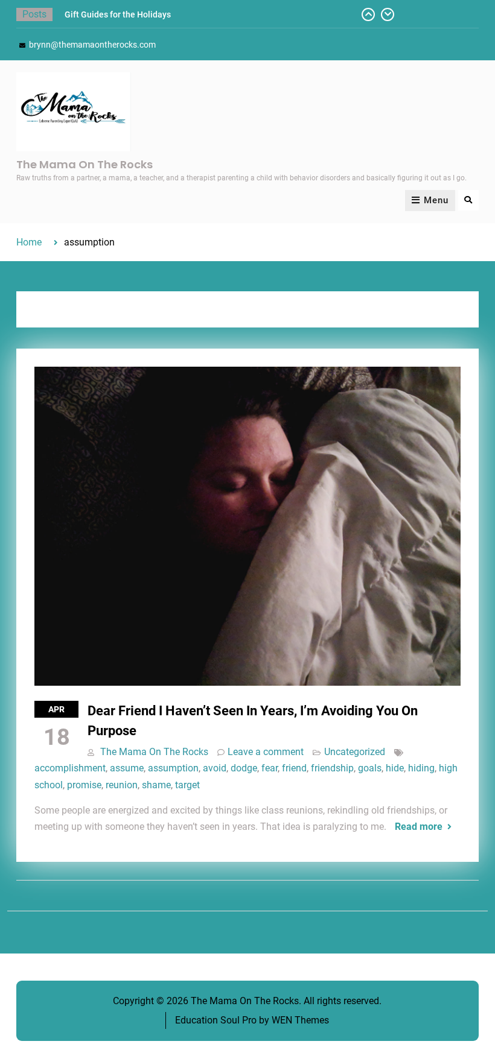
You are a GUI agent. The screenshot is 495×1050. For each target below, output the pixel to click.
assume (127, 768)
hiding (421, 768)
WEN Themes (300, 1020)
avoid (214, 768)
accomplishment (70, 768)
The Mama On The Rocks (84, 164)
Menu (436, 200)
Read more (418, 826)
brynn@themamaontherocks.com (92, 44)
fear (269, 768)
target (187, 785)
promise (84, 785)
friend (294, 768)
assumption (173, 768)
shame (156, 785)
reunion (122, 785)
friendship (332, 768)
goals (370, 768)
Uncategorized (354, 751)
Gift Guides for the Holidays (118, 14)
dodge (244, 768)
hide (395, 768)
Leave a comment (266, 751)
